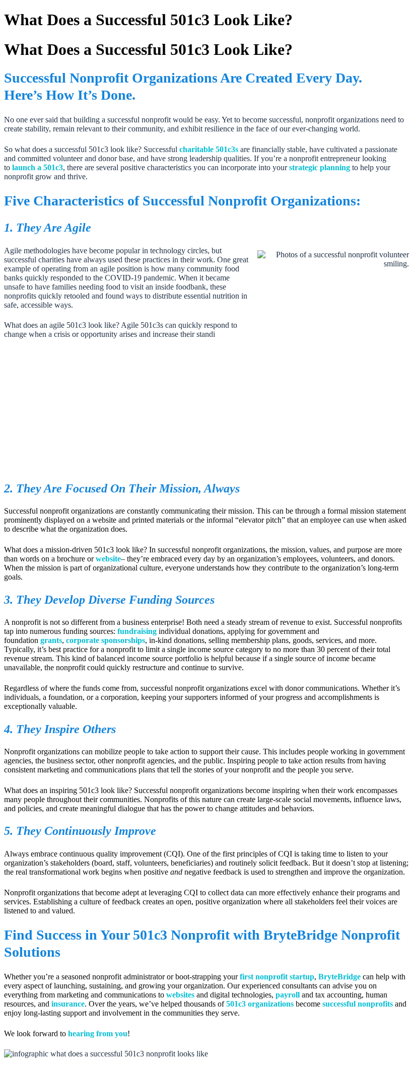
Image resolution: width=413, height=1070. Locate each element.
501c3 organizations (259, 1004)
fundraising (137, 631)
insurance (68, 1004)
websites (180, 994)
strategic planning (319, 167)
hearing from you (96, 1033)
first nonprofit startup (277, 976)
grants (51, 640)
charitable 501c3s (208, 149)
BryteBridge (339, 976)
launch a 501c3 (37, 167)
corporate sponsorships (105, 640)
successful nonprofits (357, 1004)
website (108, 558)
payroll (288, 994)
